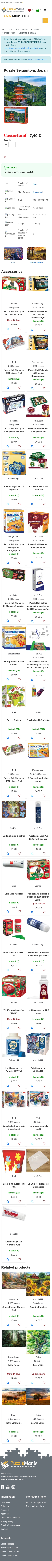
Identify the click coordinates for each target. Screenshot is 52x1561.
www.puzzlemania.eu (37, 59)
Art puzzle (38, 421)
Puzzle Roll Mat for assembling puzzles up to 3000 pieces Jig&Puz (38, 606)
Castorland (36, 29)
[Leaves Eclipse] (32, 1440)
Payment (5, 1510)
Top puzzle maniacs (35, 1506)
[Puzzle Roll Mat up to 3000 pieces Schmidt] (8, 446)
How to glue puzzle (9, 1548)
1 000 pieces (14, 1122)
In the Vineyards (14, 1423)
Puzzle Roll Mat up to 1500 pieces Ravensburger (38, 373)
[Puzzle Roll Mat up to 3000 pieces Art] (32, 446)
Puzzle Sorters (14, 720)
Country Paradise (38, 1307)
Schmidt (13, 421)
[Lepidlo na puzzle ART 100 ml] (32, 1028)
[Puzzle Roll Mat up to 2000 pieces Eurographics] (8, 563)
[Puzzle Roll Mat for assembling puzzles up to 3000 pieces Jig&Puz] (32, 621)
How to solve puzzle (10, 1555)
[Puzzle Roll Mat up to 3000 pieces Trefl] (8, 388)
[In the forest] (8, 1383)
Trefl (14, 362)
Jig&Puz (38, 595)
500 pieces (23, 29)
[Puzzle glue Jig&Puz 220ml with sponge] (32, 854)
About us (5, 1514)
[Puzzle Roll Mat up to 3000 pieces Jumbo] (8, 329)
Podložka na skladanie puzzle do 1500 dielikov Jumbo (38, 897)
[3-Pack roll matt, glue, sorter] (32, 796)
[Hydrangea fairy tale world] (32, 1144)
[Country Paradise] (32, 1325)
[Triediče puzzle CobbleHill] (32, 1086)
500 (34, 184)
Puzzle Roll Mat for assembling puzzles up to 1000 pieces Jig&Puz (38, 665)
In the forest (13, 1365)
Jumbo (14, 303)
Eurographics (14, 536)
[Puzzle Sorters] (8, 738)
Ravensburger (38, 303)
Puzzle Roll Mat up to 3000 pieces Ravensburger (38, 314)
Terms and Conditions (10, 1518)
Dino (14, 886)
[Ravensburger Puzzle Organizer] (8, 504)
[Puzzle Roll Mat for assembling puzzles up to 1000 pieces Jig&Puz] (32, 680)
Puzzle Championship (10, 1525)
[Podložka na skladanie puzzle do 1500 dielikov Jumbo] (32, 912)
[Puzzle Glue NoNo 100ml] (32, 738)
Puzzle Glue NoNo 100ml (38, 720)
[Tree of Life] (32, 1383)
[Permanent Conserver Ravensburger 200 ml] (32, 970)
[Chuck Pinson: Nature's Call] (8, 1325)
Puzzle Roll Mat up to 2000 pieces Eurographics (14, 547)
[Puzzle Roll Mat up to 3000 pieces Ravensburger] (32, 330)
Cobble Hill (14, 1060)
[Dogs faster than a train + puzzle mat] (8, 1144)
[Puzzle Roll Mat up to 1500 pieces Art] (32, 562)
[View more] (14, 290)
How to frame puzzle (10, 1551)
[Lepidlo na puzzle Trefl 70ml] (8, 1201)
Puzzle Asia (9, 33)
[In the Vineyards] (8, 1440)
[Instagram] (13, 1488)
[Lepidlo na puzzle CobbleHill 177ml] (8, 1086)
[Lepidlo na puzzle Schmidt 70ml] (8, 1259)
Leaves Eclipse (38, 1423)
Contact (4, 1529)
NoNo (38, 712)
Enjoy (38, 1357)
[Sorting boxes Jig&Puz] (8, 854)
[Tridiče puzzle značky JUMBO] (8, 1028)
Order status (6, 1502)
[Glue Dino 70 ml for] (8, 911)
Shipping (5, 1506)
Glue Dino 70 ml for (14, 894)
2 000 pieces (14, 1303)
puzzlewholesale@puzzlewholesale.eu (18, 1476)
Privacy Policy (7, 1521)
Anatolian (13, 595)
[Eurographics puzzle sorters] (8, 679)
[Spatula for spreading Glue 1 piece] (32, 1201)
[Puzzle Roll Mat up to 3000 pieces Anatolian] (8, 621)
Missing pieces (7, 1544)
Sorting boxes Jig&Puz (14, 836)
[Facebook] (2, 1488)
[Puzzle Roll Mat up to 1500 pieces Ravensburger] (32, 388)
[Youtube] (7, 1488)
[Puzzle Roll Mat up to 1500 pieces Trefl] (8, 796)
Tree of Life (38, 1365)
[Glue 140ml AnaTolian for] (8, 970)
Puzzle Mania (8, 29)
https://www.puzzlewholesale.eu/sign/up (22, 48)
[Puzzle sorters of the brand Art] (32, 504)
